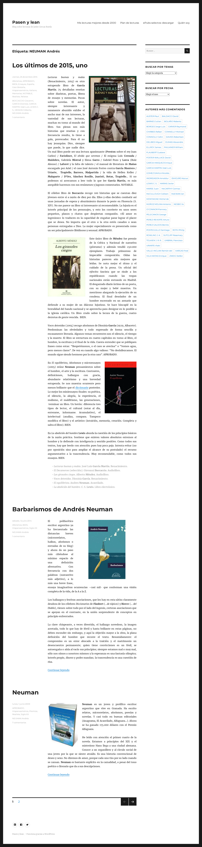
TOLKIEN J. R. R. (153, 240)
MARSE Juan (152, 188)
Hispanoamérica (20, 90)
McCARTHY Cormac (171, 188)
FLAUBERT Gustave (155, 152)
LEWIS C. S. (151, 183)
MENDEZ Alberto (23, 110)
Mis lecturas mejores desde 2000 (96, 22)
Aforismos (17, 81)
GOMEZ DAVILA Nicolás (157, 173)
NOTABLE (27, 93)
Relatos (24, 96)
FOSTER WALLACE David (158, 157)
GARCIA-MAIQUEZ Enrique (159, 163)
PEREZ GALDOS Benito (157, 225)
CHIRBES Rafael (154, 132)
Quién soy (184, 22)
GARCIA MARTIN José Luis (158, 168)
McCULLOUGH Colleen (157, 194)
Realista (16, 96)
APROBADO (28, 81)
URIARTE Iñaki (153, 245)
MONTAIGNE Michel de (157, 199)
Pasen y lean (26, 22)
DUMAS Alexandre (174, 142)
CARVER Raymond (177, 126)
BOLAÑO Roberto (172, 121)
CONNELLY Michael (174, 132)
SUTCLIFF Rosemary (173, 235)
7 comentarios (19, 722)
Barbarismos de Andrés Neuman (62, 509)
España (30, 84)
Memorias (17, 93)
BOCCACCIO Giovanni (22, 100)
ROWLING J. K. (153, 235)
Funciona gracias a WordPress (40, 834)
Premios (33, 711)
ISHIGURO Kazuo (180, 178)
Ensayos (22, 84)
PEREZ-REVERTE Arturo (157, 219)
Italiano (33, 90)
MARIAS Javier (167, 183)
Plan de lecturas (129, 22)
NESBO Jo (179, 204)
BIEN (14, 84)
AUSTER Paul (152, 116)
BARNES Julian (153, 121)
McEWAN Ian (177, 194)
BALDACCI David (170, 116)
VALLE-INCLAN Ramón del (159, 251)
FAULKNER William (173, 147)
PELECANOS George (156, 214)
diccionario (81, 387)
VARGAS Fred (181, 251)
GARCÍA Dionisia (20, 104)
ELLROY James (153, 147)
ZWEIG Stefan (176, 256)
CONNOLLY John (154, 137)
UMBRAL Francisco (173, 240)
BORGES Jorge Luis (155, 126)
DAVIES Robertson (175, 137)
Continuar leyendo (59, 670)
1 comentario (18, 117)
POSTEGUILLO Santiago (158, 230)
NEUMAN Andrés (20, 113)
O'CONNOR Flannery (156, 209)
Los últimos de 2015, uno (50, 65)
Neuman (25, 692)
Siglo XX (33, 528)
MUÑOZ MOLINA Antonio (158, 204)
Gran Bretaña (18, 87)
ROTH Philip (178, 230)
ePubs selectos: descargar (158, 22)
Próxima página (132, 805)
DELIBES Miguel (154, 142)
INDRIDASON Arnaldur (157, 178)
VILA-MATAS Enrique (156, 256)
